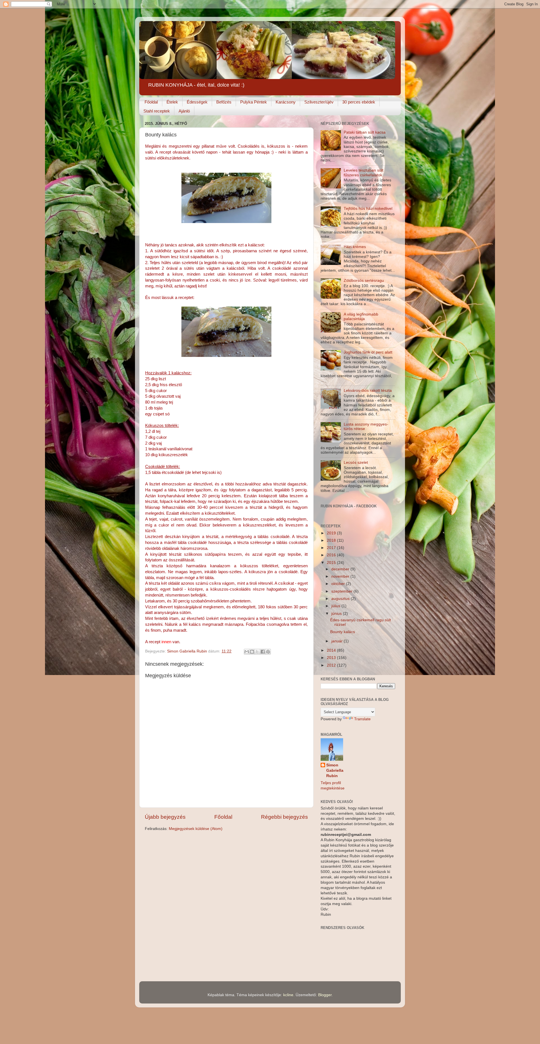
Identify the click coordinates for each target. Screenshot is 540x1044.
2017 (332, 548)
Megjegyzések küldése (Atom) (195, 829)
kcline (288, 995)
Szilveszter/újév (319, 102)
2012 (332, 665)
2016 (332, 555)
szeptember (342, 591)
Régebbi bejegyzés (284, 817)
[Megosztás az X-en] (257, 651)
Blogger (325, 995)
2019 (332, 533)
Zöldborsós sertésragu (364, 280)
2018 (332, 540)
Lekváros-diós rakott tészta (368, 390)
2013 (332, 658)
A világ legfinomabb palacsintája (361, 316)
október (338, 584)
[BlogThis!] (252, 651)
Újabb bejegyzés (165, 817)
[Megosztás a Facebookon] (263, 651)
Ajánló (184, 111)
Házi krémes (355, 247)
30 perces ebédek (358, 102)
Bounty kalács (342, 632)
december (340, 569)
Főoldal (151, 102)
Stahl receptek (156, 111)
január (337, 641)
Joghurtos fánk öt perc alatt (368, 352)
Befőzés (223, 102)
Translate (362, 719)
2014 (332, 650)
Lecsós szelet (356, 462)
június (337, 613)
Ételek (172, 102)
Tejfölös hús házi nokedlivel (368, 208)
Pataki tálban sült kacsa (365, 132)
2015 (332, 563)
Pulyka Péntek (253, 102)
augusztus (341, 599)
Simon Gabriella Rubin (334, 770)
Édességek (197, 102)
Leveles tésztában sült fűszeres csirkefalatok (363, 172)
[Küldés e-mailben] (246, 651)
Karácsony (286, 102)
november (340, 576)
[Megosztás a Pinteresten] (268, 651)
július (336, 606)
